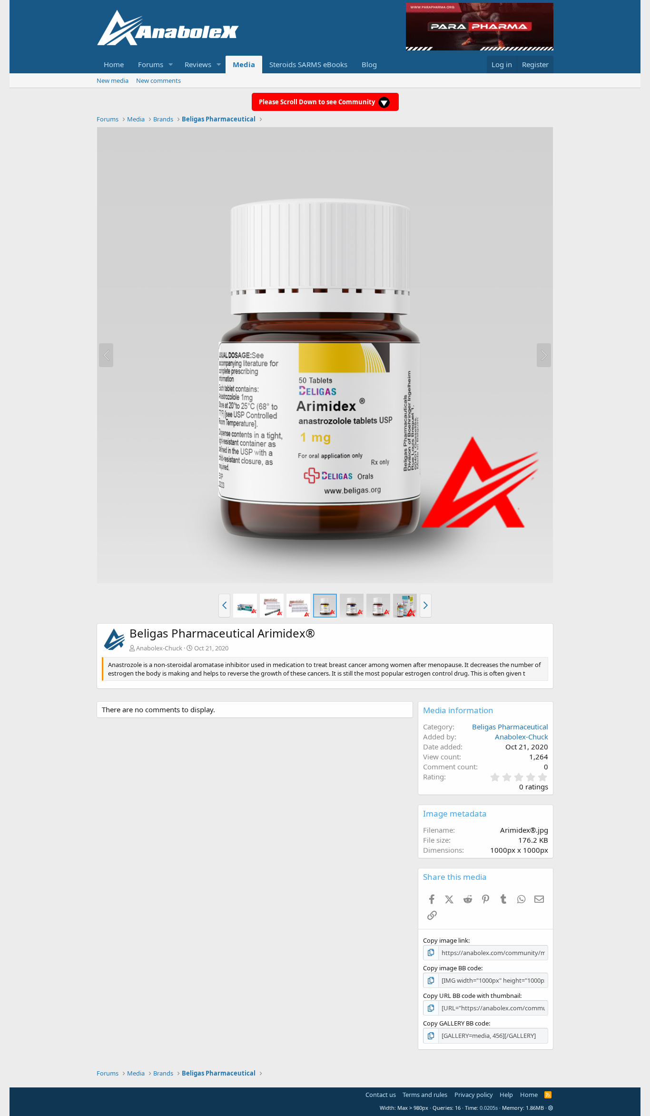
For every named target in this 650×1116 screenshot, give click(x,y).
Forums (150, 64)
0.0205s (489, 1107)
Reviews (198, 64)
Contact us (380, 1094)
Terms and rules (425, 1094)
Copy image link (445, 940)
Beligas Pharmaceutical (510, 726)
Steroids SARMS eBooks (308, 64)
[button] (170, 64)
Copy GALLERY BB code (456, 1023)
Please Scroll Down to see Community (317, 102)
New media (112, 80)
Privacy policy (473, 1094)
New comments (158, 80)
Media (244, 64)
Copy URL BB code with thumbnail (471, 995)
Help (506, 1094)
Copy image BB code (452, 968)
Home (114, 64)
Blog (369, 64)
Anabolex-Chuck (159, 648)
